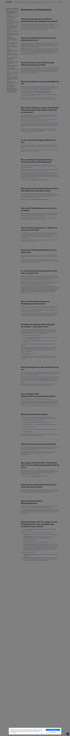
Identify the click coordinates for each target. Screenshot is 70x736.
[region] (35, 731)
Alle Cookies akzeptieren (53, 729)
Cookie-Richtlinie (36, 731)
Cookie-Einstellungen (53, 732)
